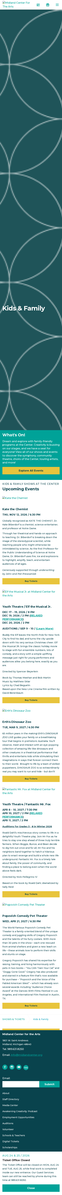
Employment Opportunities (18, 1117)
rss (26, 1067)
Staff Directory (10, 1099)
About (5, 1093)
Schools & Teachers (13, 1135)
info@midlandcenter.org (26, 1054)
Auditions (7, 1123)
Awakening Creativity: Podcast (19, 1111)
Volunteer (8, 1129)
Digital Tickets (10, 1141)
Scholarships (9, 1147)
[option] (31, 308)
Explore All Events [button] (31, 470)
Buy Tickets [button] (31, 581)
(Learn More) (44, 628)
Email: (6, 1078)
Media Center (10, 1105)
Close (31, 1188)
